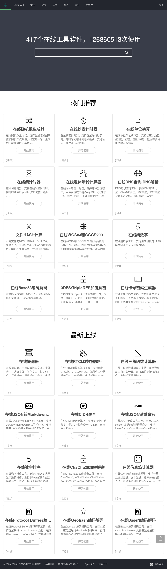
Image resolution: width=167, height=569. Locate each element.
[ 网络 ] (118, 213)
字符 (43, 5)
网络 (77, 5)
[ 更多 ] (64, 160)
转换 (55, 5)
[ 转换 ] (118, 160)
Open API (19, 5)
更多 (88, 5)
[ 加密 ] (9, 266)
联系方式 (103, 564)
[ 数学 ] (118, 266)
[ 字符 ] (9, 160)
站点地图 (49, 564)
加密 (66, 5)
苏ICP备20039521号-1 (69, 564)
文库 (32, 5)
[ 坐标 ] (64, 266)
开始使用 (29, 150)
